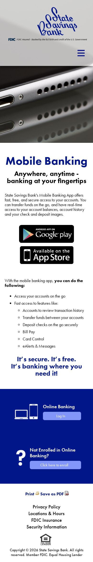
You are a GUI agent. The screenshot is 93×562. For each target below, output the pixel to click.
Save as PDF (52, 494)
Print (29, 494)
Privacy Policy (46, 506)
